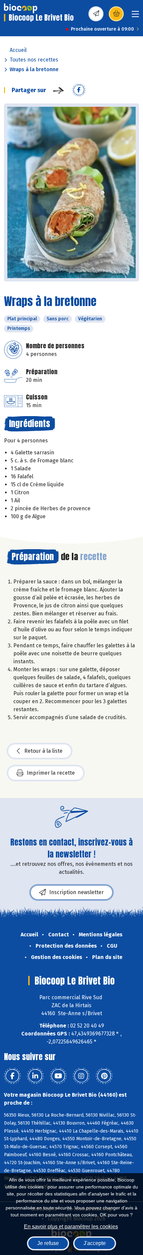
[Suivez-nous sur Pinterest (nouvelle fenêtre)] (104, 1076)
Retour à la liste (43, 751)
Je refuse (48, 1243)
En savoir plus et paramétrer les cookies (71, 1226)
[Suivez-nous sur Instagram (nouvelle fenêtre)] (81, 1076)
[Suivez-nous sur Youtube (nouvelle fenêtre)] (58, 1076)
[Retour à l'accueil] (20, 8)
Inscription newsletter (76, 892)
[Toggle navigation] (135, 16)
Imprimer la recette (51, 773)
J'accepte (94, 1243)
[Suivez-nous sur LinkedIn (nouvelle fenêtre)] (35, 1076)
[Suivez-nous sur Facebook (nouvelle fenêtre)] (12, 1076)
